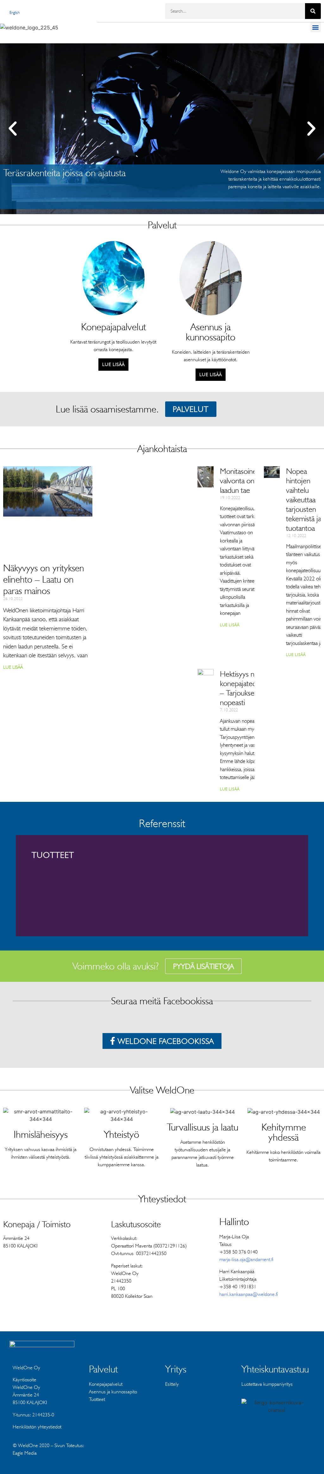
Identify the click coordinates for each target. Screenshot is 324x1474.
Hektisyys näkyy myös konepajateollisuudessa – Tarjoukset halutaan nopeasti (253, 688)
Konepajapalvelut (105, 1384)
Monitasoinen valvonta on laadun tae (240, 480)
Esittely (172, 1384)
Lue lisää (13, 667)
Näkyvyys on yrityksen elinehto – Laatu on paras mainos (43, 579)
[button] (315, 27)
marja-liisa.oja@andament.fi (246, 1259)
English (14, 12)
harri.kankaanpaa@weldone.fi (248, 1294)
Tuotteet (97, 1399)
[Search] (313, 11)
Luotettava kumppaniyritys (267, 1384)
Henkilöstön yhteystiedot (37, 1427)
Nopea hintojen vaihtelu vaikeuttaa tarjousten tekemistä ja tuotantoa (303, 499)
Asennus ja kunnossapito (113, 1392)
